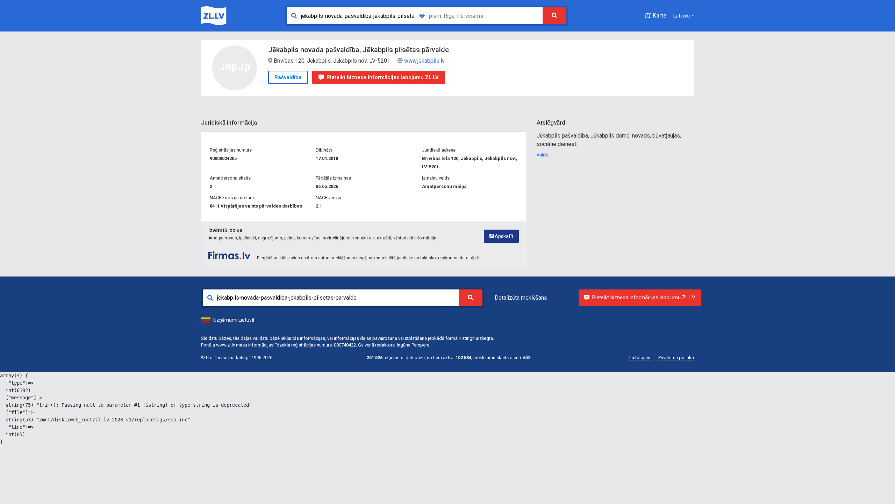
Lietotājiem (640, 357)
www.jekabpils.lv (424, 60)
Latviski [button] (681, 16)
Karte (658, 15)
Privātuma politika (676, 357)
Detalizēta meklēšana (521, 297)
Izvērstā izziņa (225, 230)
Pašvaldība (288, 77)
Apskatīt (503, 236)
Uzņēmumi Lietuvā (234, 320)
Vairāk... (544, 155)
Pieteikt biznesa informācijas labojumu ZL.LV (383, 77)
